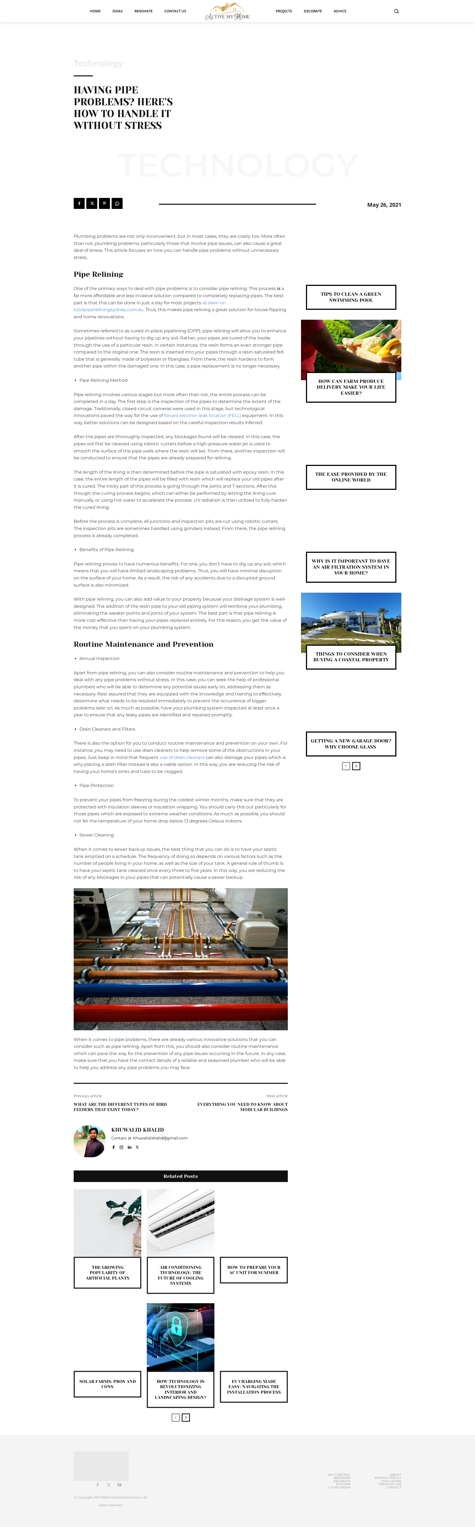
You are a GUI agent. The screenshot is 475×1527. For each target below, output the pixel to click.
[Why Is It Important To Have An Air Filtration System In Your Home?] (351, 530)
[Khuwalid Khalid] (90, 1141)
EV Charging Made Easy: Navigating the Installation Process (254, 1387)
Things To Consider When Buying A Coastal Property (351, 657)
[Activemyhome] (231, 11)
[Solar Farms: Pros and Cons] (107, 1337)
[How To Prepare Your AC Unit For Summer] (254, 1223)
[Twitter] (91, 203)
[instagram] (121, 1146)
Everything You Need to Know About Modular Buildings (242, 1107)
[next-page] (186, 1417)
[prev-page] (176, 1417)
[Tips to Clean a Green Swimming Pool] (351, 263)
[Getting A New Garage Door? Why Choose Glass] (351, 710)
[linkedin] (129, 1146)
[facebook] (113, 1146)
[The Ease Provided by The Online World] (351, 443)
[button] (396, 11)
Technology (98, 63)
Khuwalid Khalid (137, 1130)
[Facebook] (79, 203)
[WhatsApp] (117, 203)
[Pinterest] (104, 203)
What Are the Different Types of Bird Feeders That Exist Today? (120, 1107)
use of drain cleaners (182, 757)
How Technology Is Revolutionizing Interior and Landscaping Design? (180, 1389)
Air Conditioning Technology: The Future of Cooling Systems (180, 1275)
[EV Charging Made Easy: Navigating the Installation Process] (254, 1337)
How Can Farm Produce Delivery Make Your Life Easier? (351, 387)
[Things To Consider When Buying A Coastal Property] (351, 623)
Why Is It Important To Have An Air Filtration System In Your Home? (351, 567)
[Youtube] (119, 1485)
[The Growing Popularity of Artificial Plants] (107, 1223)
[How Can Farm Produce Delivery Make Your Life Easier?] (351, 350)
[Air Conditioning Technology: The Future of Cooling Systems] (180, 1223)
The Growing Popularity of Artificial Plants (107, 1272)
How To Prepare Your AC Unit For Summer (253, 1270)
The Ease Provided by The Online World (351, 477)
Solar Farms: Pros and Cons (107, 1384)
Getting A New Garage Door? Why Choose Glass (351, 744)
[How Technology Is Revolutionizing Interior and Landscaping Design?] (180, 1337)
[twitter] (137, 1146)
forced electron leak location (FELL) (202, 415)
